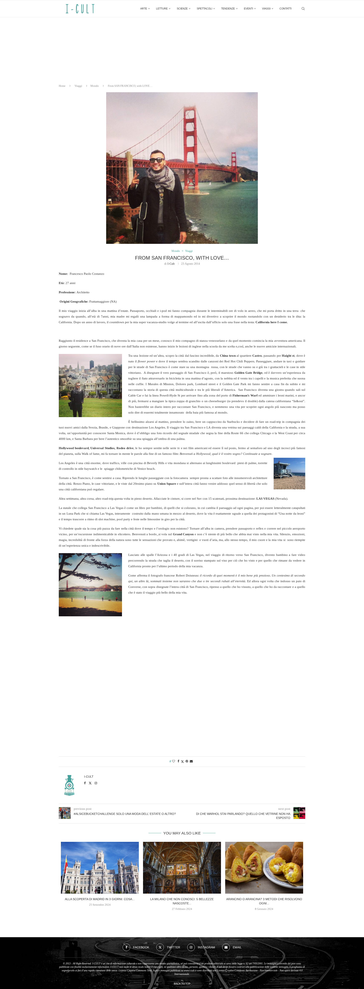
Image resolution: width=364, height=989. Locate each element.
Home (62, 85)
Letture (162, 8)
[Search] (303, 8)
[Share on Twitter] (182, 761)
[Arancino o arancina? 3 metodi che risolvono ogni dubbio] (264, 868)
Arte (143, 8)
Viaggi (266, 8)
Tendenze (228, 8)
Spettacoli (204, 8)
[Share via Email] (191, 761)
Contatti (286, 8)
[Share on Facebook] (178, 761)
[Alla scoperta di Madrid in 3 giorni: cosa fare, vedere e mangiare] (100, 868)
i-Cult (171, 263)
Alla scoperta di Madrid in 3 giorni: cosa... (100, 899)
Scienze (182, 8)
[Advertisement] (182, 48)
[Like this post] (173, 761)
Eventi (248, 8)
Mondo (94, 85)
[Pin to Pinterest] (187, 761)
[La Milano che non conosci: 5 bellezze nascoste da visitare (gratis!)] (182, 868)
